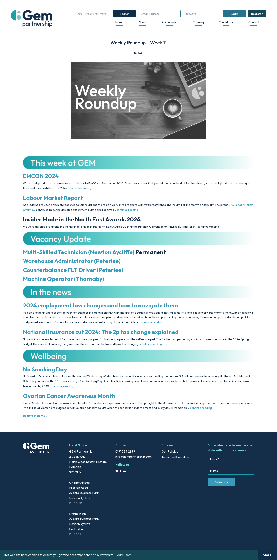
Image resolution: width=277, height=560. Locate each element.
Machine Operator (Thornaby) (63, 278)
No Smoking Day (45, 369)
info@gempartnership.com (133, 456)
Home (119, 22)
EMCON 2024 (41, 176)
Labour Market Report (53, 197)
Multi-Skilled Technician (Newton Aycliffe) (78, 252)
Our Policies (170, 451)
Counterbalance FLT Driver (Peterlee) (73, 269)
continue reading (80, 188)
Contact (253, 22)
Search (124, 14)
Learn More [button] (123, 555)
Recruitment (169, 22)
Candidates (226, 22)
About (142, 22)
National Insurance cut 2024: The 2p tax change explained (100, 331)
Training (198, 22)
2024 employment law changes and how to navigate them (100, 305)
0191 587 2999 (125, 451)
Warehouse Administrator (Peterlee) (72, 260)
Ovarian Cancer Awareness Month (69, 395)
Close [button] (267, 555)
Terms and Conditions (176, 457)
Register (257, 14)
